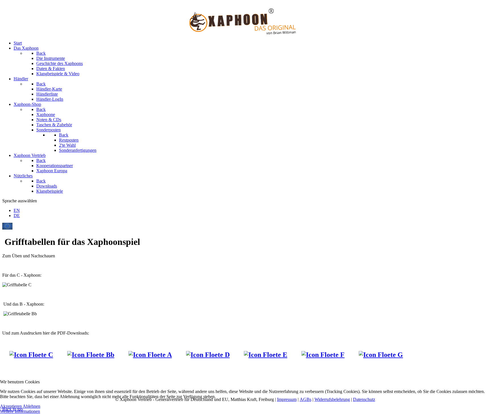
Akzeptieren (11, 406)
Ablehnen (31, 406)
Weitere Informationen (20, 411)
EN (17, 210)
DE (17, 215)
